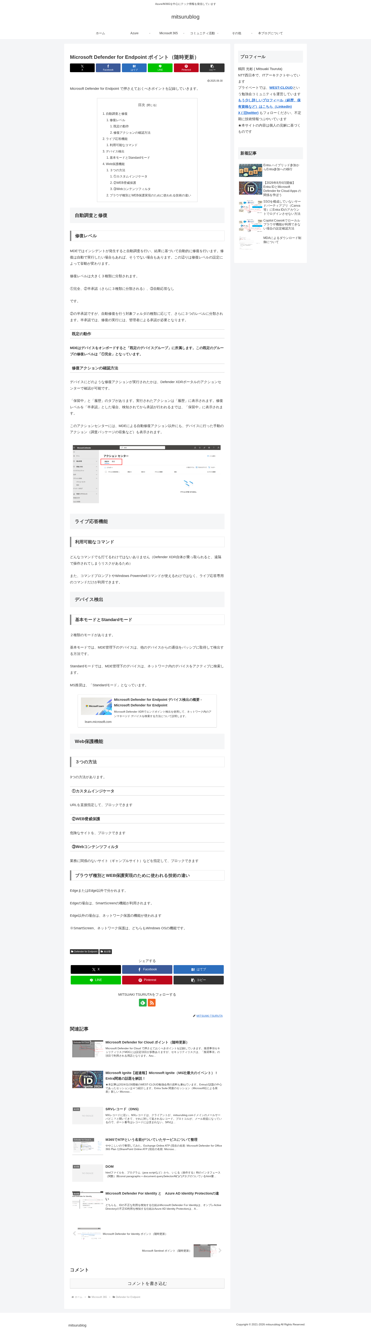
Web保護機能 (115, 164)
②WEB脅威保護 (124, 182)
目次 (141, 105)
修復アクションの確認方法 (132, 132)
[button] (212, 67)
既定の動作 (121, 126)
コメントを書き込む (147, 1283)
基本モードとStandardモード (130, 157)
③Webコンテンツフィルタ (132, 189)
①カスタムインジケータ (130, 176)
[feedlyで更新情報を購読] (143, 1002)
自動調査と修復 (117, 113)
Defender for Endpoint (85, 951)
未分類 (107, 951)
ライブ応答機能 (117, 138)
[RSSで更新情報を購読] (152, 1002)
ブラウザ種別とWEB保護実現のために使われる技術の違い (150, 195)
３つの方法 (117, 170)
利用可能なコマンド (124, 145)
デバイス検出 (115, 151)
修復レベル (117, 120)
